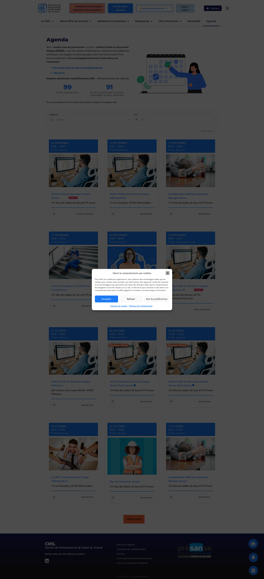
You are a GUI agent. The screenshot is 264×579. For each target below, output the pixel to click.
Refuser (131, 298)
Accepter (106, 298)
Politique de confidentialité (140, 306)
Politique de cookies (118, 306)
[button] (167, 273)
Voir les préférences (156, 298)
